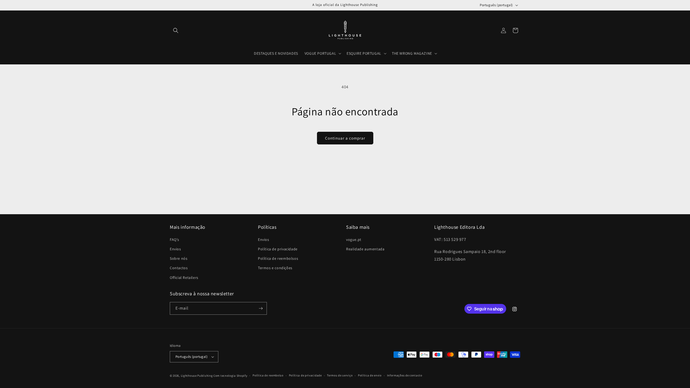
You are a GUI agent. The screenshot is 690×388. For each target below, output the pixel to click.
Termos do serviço (340, 375)
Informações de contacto (404, 375)
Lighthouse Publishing (197, 375)
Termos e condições (275, 267)
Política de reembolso (268, 375)
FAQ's (174, 239)
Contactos (179, 267)
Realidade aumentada (365, 249)
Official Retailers (184, 277)
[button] (176, 30)
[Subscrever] (261, 308)
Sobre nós (178, 258)
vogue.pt (353, 239)
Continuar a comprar (345, 138)
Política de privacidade (278, 249)
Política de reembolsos (278, 258)
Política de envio (370, 375)
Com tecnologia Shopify (230, 375)
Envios (175, 249)
